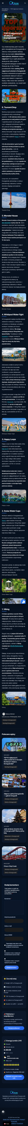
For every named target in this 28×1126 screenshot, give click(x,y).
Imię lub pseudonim (9, 917)
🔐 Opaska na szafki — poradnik (13, 1004)
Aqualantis (5, 336)
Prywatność (20, 1123)
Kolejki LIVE (6, 1119)
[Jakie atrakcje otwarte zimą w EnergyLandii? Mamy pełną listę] (14, 816)
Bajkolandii (5, 449)
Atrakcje (22, 1119)
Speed (4, 520)
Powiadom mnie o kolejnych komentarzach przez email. (12, 953)
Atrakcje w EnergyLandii (9, 720)
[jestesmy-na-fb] (14, 601)
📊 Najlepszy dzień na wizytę (12, 987)
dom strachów (6, 223)
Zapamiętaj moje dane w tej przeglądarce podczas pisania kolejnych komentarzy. (14, 945)
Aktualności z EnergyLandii (12, 836)
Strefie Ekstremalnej (17, 646)
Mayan (17, 136)
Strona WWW (8, 935)
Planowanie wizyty (14, 1119)
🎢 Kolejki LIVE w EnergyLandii (13, 983)
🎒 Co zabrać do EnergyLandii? (13, 1000)
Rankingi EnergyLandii (9, 723)
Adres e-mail (8, 926)
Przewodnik (14, 1121)
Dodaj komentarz (11, 967)
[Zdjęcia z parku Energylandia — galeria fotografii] (14, 780)
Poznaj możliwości (14, 1028)
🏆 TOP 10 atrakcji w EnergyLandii (14, 996)
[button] (3, 3)
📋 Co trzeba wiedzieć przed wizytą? (12, 991)
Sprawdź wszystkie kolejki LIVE (14, 1077)
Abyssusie (10, 402)
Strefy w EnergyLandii (10, 802)
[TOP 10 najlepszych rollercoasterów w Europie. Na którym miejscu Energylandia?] (14, 744)
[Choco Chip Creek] (14, 853)
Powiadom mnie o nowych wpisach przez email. (11, 961)
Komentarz (8, 898)
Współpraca (13, 1123)
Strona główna (5, 9)
